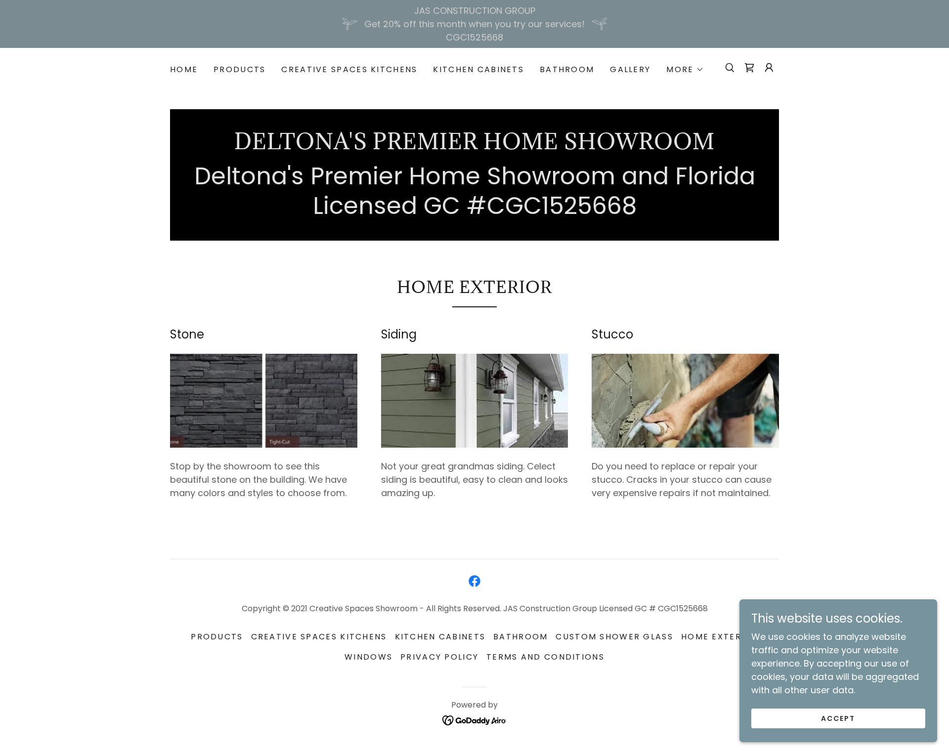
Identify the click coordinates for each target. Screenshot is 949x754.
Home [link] (184, 69)
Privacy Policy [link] (439, 657)
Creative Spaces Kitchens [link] (349, 69)
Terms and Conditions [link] (545, 657)
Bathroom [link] (567, 69)
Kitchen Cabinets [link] (478, 69)
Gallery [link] (630, 69)
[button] (684, 70)
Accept (838, 718)
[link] (749, 68)
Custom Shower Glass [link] (614, 636)
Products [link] (239, 69)
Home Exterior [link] (719, 636)
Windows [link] (368, 657)
